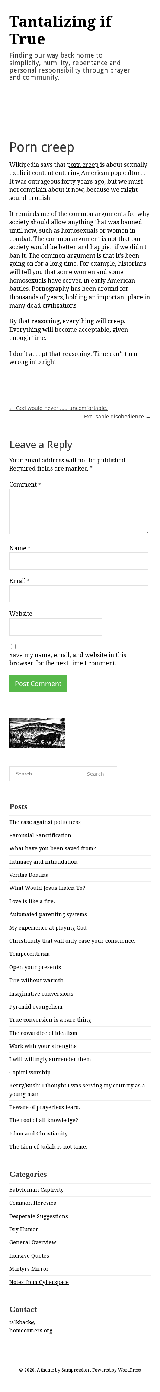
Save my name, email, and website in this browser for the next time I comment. (67, 659)
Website (20, 613)
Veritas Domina (29, 875)
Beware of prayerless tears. (44, 1107)
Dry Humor (23, 1229)
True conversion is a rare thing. (51, 1020)
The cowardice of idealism (43, 1033)
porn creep (83, 164)
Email (19, 580)
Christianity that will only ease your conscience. (72, 941)
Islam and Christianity (38, 1134)
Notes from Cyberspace (39, 1282)
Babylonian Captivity (36, 1190)
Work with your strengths (43, 1046)
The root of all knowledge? (43, 1120)
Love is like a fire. (32, 901)
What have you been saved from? (52, 848)
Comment (25, 484)
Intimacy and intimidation (43, 862)
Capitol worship (30, 1073)
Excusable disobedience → (117, 416)
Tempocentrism (29, 954)
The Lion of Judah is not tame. (48, 1147)
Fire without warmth (36, 980)
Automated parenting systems (48, 914)
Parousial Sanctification (40, 835)
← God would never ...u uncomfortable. (58, 407)
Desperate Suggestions (38, 1216)
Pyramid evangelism (36, 1007)
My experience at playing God (48, 928)
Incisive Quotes (29, 1256)
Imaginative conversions (41, 994)
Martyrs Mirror (29, 1269)
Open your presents (35, 967)
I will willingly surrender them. (51, 1059)
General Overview (32, 1242)
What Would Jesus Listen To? (47, 888)
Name (20, 548)
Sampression (75, 1370)
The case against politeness (45, 822)
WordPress (129, 1370)
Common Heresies (32, 1203)
